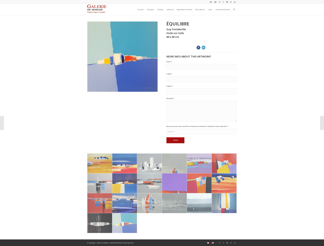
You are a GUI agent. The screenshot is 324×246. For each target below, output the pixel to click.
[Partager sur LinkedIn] (203, 47)
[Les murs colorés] (124, 183)
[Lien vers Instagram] (219, 2)
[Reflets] (99, 203)
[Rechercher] (234, 9)
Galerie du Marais (103, 243)
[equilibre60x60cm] (124, 223)
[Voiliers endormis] (99, 223)
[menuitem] (210, 2)
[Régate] (149, 203)
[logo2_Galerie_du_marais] (97, 9)
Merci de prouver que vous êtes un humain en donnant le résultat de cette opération (197, 126)
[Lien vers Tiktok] (231, 2)
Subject (169, 86)
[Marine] (149, 183)
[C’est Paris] (2, 123)
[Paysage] (199, 183)
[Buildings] (149, 163)
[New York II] (174, 183)
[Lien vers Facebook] (223, 2)
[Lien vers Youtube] (227, 2)
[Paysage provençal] (224, 183)
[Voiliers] (199, 203)
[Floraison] (322, 123)
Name (169, 62)
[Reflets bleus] (124, 203)
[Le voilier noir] (99, 183)
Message (170, 98)
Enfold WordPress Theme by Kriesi (122, 243)
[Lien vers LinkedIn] (235, 2)
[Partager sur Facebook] (198, 47)
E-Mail (169, 74)
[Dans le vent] (174, 163)
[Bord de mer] (99, 163)
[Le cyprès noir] (199, 163)
